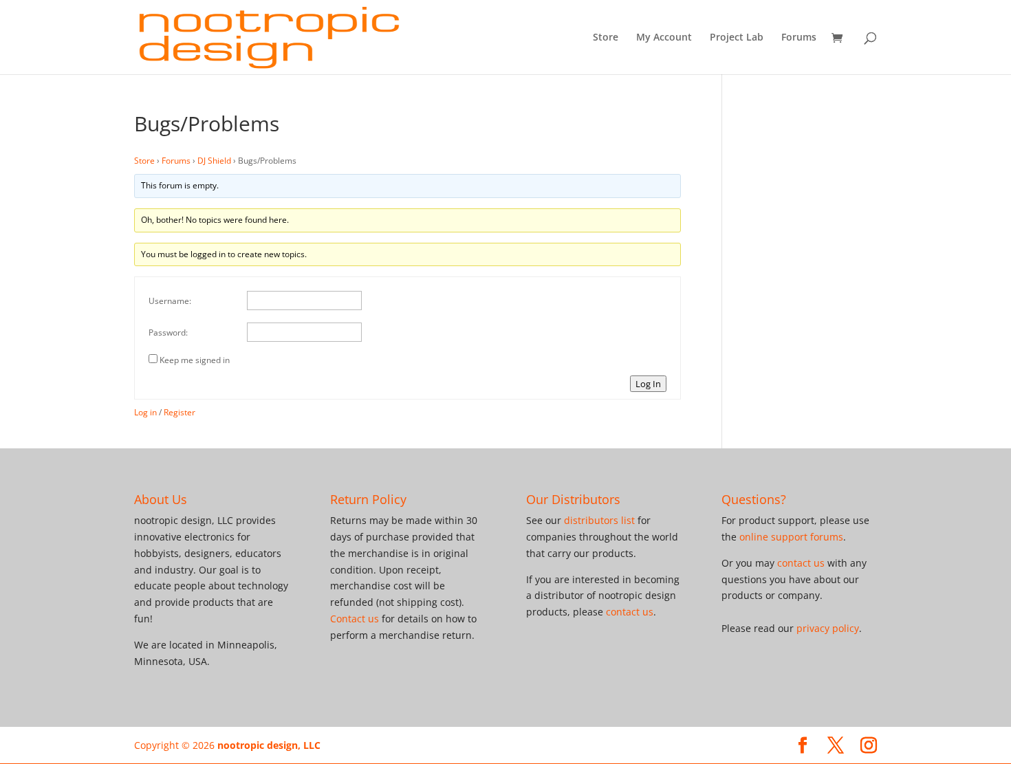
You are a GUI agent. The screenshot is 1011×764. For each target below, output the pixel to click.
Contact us (354, 618)
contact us (629, 611)
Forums (798, 37)
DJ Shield (214, 160)
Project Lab (736, 37)
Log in (145, 412)
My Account (664, 37)
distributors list (599, 520)
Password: (168, 332)
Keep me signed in (195, 360)
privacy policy (827, 628)
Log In (648, 384)
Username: (170, 301)
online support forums (791, 536)
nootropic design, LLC (268, 745)
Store (605, 37)
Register (179, 412)
